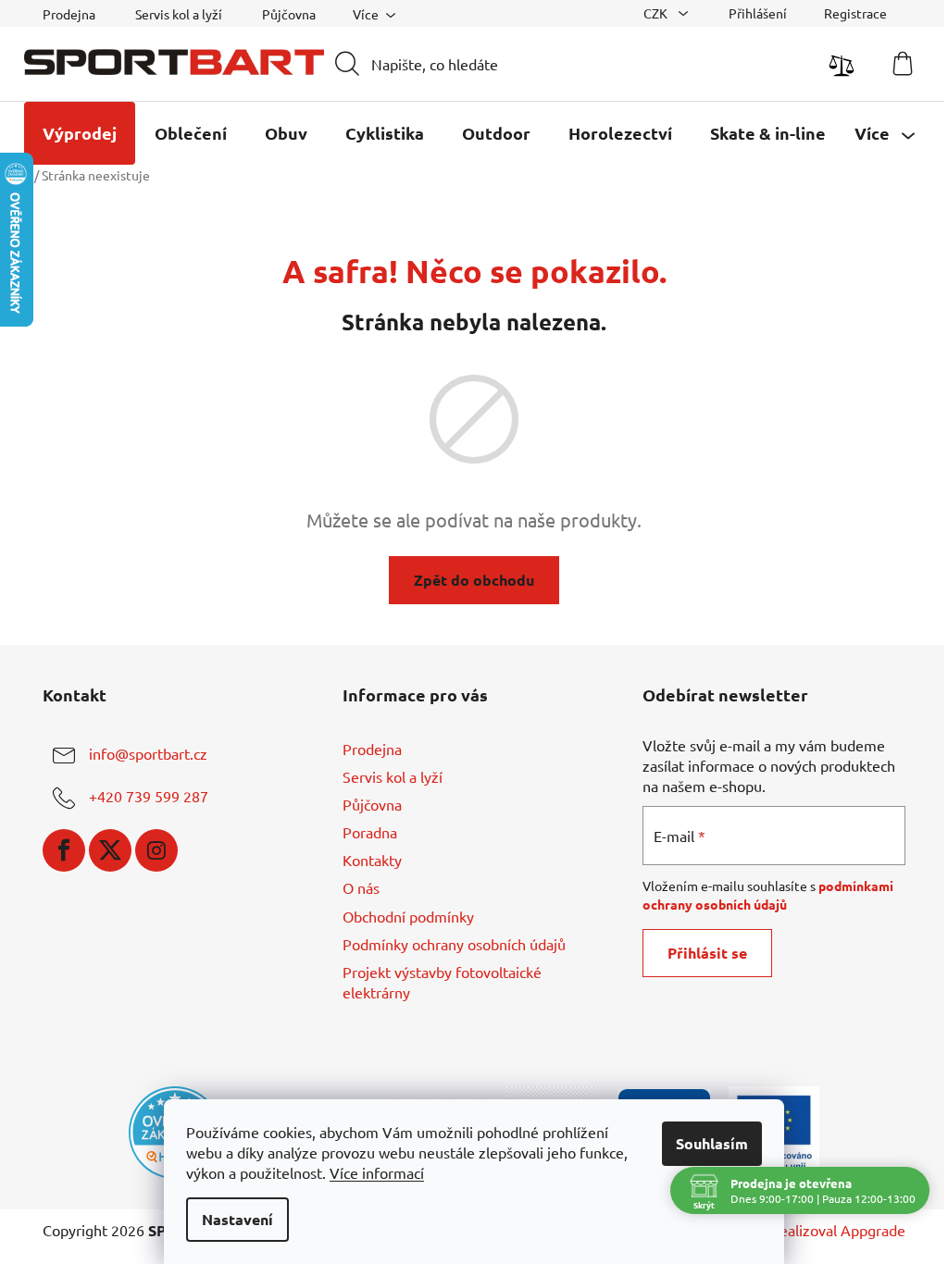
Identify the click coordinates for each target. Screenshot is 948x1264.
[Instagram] (156, 850)
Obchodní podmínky (408, 916)
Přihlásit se (707, 952)
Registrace (855, 13)
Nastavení (237, 1219)
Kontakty (372, 859)
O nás (361, 887)
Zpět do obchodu (474, 579)
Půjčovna (289, 14)
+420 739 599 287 (148, 796)
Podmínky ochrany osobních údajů (454, 944)
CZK (656, 13)
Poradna (370, 832)
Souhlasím (712, 1143)
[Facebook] (64, 850)
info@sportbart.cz (148, 753)
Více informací (377, 1172)
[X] (110, 850)
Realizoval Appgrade (837, 1230)
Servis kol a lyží (178, 14)
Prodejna (69, 14)
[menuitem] (79, 133)
